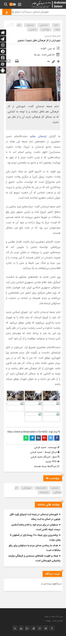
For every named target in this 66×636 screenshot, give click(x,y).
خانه (56, 25)
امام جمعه (41, 488)
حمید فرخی (36, 452)
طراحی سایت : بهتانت (54, 620)
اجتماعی (44, 25)
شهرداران (27, 488)
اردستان (30, 25)
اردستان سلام (38, 136)
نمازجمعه (44, 492)
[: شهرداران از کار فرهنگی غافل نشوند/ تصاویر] (8, 61)
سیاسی (33, 29)
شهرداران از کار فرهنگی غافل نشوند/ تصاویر (39, 41)
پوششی (45, 29)
